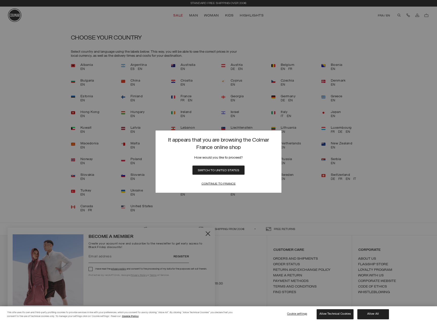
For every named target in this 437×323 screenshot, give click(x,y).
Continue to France (219, 183)
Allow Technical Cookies (335, 314)
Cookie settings (297, 314)
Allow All (373, 314)
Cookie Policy (130, 316)
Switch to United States (218, 170)
